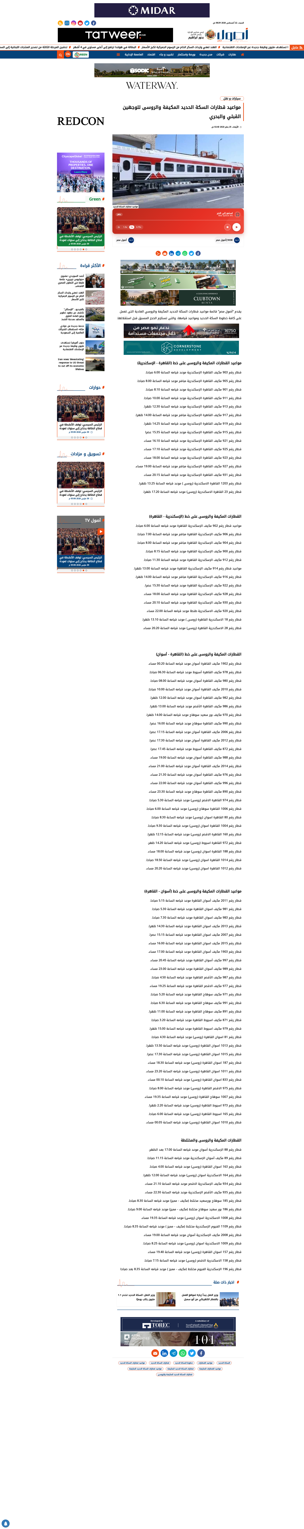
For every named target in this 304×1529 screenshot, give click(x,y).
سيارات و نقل (232, 98)
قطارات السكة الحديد (160, 1363)
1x (132, 227)
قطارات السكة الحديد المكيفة (180, 1369)
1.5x (125, 227)
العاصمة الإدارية (134, 54)
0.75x (138, 227)
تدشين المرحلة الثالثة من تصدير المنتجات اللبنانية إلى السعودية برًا (72, 47)
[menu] (118, 55)
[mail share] (164, 253)
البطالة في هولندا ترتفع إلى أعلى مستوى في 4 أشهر (148, 47)
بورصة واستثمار (186, 54)
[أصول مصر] (232, 35)
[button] (86, 249)
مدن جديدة (206, 54)
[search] (60, 55)
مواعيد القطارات (205, 1363)
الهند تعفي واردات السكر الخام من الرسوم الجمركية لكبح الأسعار (223, 47)
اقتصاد (151, 54)
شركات (220, 54)
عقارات (232, 54)
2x (119, 227)
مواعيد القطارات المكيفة (210, 1369)
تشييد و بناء (166, 54)
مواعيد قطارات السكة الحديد (132, 1363)
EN (68, 54)
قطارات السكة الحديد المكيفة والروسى (175, 1374)
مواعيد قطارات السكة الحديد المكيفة (145, 1369)
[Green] (81, 54)
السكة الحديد (224, 1363)
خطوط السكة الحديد (184, 1363)
